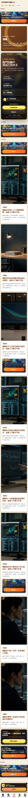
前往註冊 (14, 112)
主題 (6, 5)
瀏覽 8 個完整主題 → (7, 48)
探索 (2, 5)
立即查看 (14, 789)
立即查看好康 (14, 107)
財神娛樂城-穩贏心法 (8, 2)
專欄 (10, 5)
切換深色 (18, 5)
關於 (13, 5)
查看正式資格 (14, 741)
